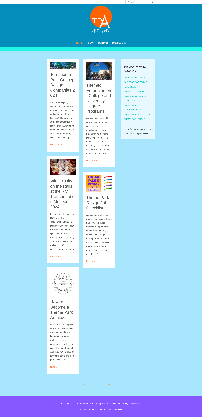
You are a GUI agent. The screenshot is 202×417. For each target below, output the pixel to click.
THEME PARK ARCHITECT (137, 92)
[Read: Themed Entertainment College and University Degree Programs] (99, 71)
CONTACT (102, 409)
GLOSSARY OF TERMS (135, 82)
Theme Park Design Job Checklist (97, 202)
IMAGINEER (130, 87)
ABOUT (91, 409)
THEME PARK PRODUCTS (137, 114)
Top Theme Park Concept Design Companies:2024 (63, 85)
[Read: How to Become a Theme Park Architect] (63, 283)
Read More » (56, 145)
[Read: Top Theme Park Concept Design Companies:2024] (63, 65)
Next (111, 384)
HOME (82, 409)
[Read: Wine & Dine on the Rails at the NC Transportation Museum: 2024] (63, 167)
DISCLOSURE (116, 409)
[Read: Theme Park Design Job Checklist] (99, 183)
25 (84, 384)
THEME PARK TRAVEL (135, 119)
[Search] (153, 2)
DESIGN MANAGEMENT (136, 77)
